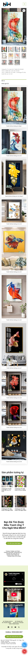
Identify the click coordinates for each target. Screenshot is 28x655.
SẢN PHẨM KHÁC (14, 624)
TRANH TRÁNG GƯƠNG (13, 551)
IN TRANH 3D (19, 621)
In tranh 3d (10, 69)
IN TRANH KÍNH (6, 622)
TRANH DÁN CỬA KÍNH (14, 556)
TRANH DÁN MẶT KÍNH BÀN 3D (13, 552)
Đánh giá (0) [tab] (5, 83)
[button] (23, 10)
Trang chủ (4, 69)
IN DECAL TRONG (18, 622)
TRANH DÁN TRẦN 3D (12, 555)
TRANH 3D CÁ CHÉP (10, 72)
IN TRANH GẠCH (8, 621)
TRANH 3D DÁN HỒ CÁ (12, 553)
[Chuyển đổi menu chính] (24, 4)
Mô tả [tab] (3, 81)
